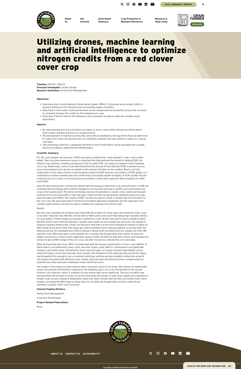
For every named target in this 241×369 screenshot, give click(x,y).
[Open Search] (203, 4)
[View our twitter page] (122, 4)
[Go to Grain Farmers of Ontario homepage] (46, 20)
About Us (68, 20)
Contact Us (72, 353)
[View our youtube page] (140, 4)
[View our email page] (152, 4)
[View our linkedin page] (145, 4)
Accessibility (91, 353)
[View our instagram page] (127, 4)
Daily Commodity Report (178, 4)
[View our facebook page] (134, 4)
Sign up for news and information (206, 366)
